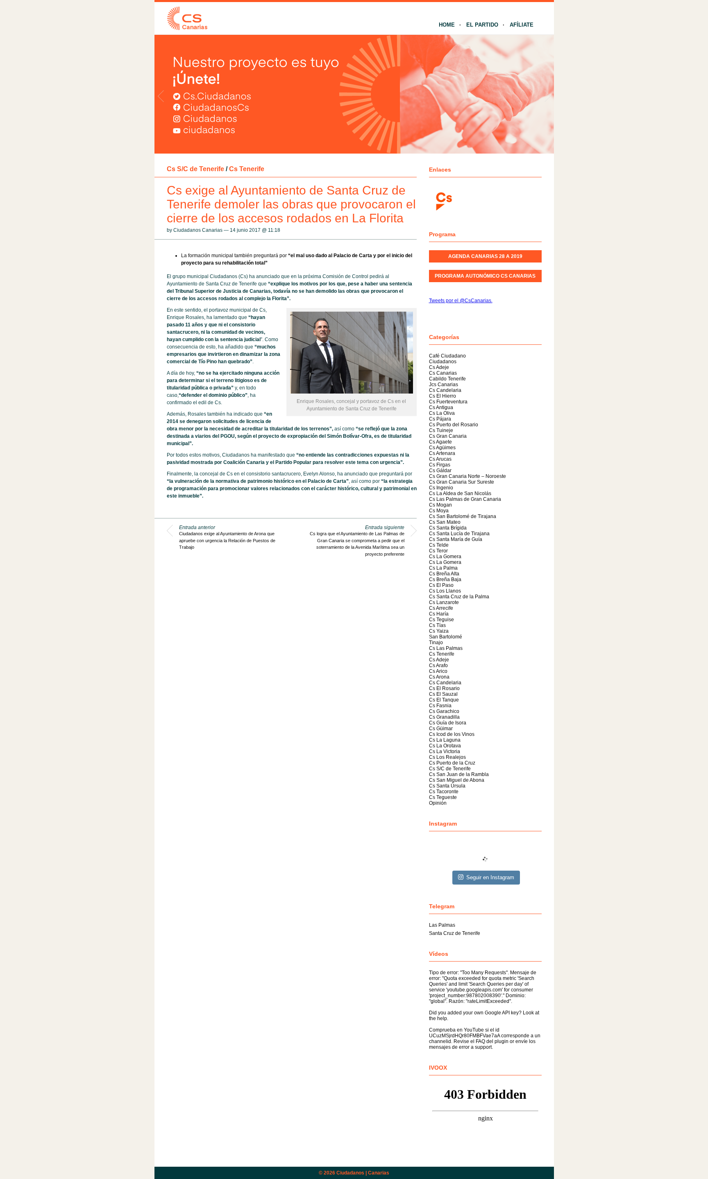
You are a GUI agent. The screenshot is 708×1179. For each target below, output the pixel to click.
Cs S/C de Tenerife (195, 168)
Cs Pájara (440, 419)
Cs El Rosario (444, 688)
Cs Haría (439, 614)
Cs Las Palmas (446, 648)
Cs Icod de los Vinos (451, 734)
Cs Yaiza (439, 631)
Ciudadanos (442, 361)
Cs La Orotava (445, 746)
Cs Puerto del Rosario (453, 425)
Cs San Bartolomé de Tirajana (462, 516)
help (442, 1018)
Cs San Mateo (445, 522)
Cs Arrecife (441, 608)
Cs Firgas (439, 465)
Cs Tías (437, 625)
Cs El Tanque (444, 700)
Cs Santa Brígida (448, 528)
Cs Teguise (441, 619)
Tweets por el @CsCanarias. (460, 300)
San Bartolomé (445, 637)
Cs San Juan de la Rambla (459, 774)
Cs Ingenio (441, 488)
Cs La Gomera (445, 556)
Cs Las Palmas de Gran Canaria (465, 499)
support (483, 1047)
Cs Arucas (440, 459)
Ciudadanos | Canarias (362, 1173)
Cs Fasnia (440, 705)
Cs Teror (438, 551)
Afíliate (521, 25)
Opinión (438, 803)
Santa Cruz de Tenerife (454, 933)
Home (447, 25)
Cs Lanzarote (444, 602)
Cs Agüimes (442, 447)
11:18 (274, 230)
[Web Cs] (443, 200)
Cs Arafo (438, 665)
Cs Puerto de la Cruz (452, 763)
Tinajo (436, 642)
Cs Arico (438, 671)
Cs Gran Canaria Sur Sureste (461, 482)
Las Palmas (442, 925)
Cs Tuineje (441, 430)
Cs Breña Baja (445, 579)
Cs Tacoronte (443, 791)
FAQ (480, 1041)
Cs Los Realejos (447, 757)
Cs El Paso (441, 585)
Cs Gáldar (440, 470)
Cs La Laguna (445, 740)
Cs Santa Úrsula (447, 786)
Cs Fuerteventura (448, 402)
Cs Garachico (444, 711)
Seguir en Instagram (490, 877)
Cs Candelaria (445, 390)
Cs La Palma (443, 568)
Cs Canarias (443, 373)
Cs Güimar (441, 728)
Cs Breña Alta (444, 574)
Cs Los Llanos (445, 591)
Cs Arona (439, 677)
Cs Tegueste (443, 797)
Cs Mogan (440, 505)
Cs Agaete (440, 442)
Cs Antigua (441, 407)
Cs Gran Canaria (448, 436)
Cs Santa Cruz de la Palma (459, 597)
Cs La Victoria (444, 751)
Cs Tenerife (246, 168)
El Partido (482, 25)
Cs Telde (439, 545)
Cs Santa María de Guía (455, 539)
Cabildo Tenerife (447, 379)
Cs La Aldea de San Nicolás (460, 493)
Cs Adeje (439, 367)
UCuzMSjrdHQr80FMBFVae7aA (464, 1036)
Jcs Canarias (443, 384)
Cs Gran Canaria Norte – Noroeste (467, 476)
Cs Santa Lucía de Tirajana (459, 533)
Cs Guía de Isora (447, 723)
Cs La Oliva (442, 413)
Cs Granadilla (444, 717)
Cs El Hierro (442, 396)
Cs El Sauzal (443, 694)
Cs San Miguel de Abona (456, 780)
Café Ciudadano (447, 356)
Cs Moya (439, 511)
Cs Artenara (442, 453)
